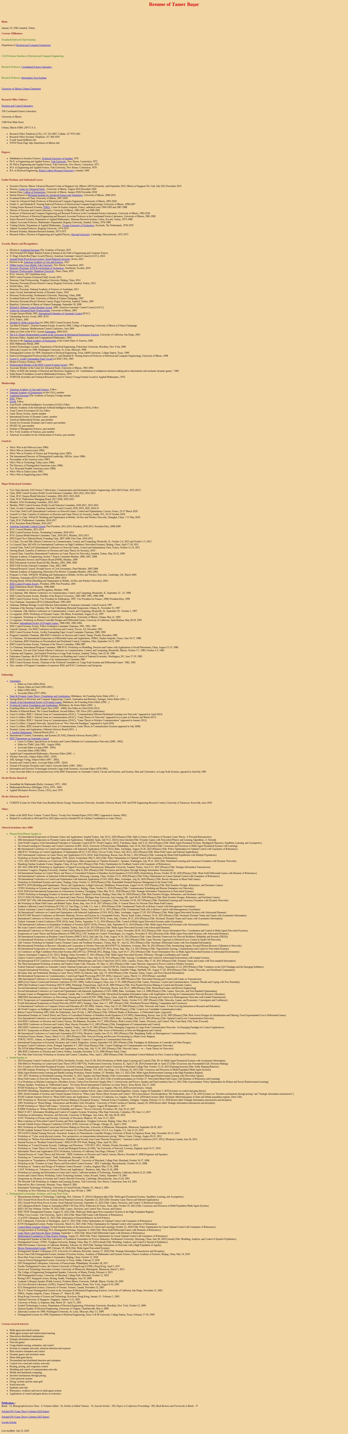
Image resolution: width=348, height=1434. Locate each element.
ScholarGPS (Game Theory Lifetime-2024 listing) (25, 1411)
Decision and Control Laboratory (17, 105)
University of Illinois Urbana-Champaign (21, 88)
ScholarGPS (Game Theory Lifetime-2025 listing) (25, 1416)
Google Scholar (9, 1422)
